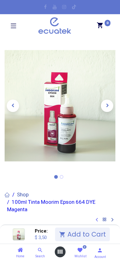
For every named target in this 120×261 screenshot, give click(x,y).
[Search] (40, 250)
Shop (23, 194)
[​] (45, 7)
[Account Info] (100, 250)
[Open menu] (60, 252)
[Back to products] (104, 219)
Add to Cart (86, 234)
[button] (13, 105)
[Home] (20, 250)
